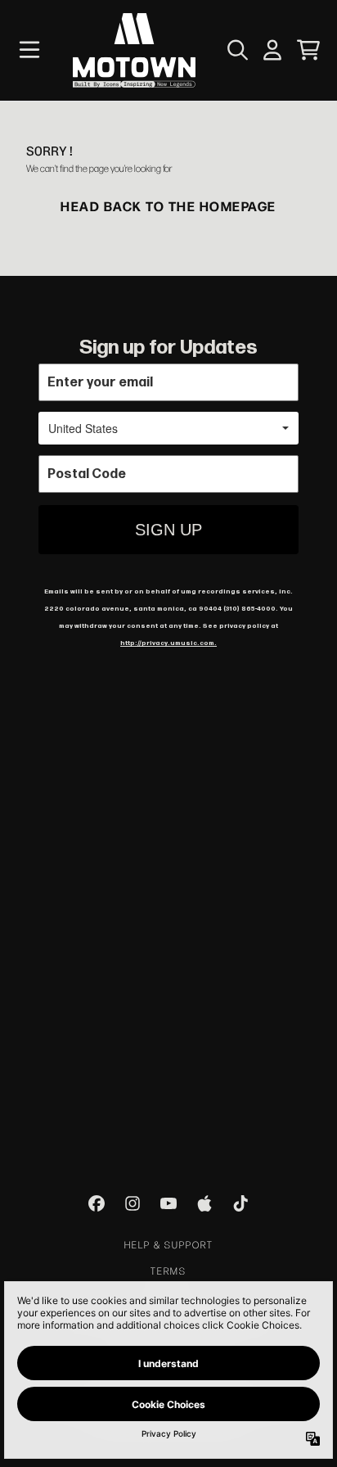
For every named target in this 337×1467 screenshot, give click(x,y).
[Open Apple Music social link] (204, 1203)
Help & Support (168, 1244)
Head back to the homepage (168, 205)
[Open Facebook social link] (97, 1203)
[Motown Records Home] (134, 50)
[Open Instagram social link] (133, 1203)
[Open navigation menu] (29, 50)
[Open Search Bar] (236, 49)
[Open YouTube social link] (168, 1203)
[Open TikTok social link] (240, 1203)
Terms (168, 1270)
